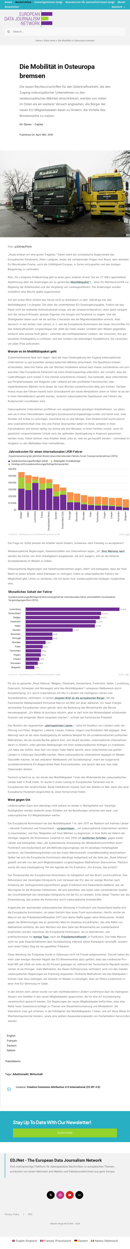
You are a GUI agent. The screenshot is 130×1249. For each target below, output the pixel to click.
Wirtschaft (36, 1074)
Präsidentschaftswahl (74, 936)
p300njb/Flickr (24, 246)
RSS (30, 1214)
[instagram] (60, 1195)
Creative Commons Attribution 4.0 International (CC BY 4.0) (63, 1087)
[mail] (79, 1195)
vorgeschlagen (65, 828)
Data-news (49, 40)
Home (39, 40)
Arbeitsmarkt (21, 1074)
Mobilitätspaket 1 (80, 282)
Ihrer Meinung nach (113, 551)
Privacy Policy (12, 1214)
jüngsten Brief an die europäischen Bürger (79, 697)
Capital (39, 124)
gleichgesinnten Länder (59, 725)
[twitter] (51, 1195)
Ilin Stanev (26, 124)
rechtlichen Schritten (94, 837)
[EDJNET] (28, 10)
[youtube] (70, 1195)
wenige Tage (40, 936)
